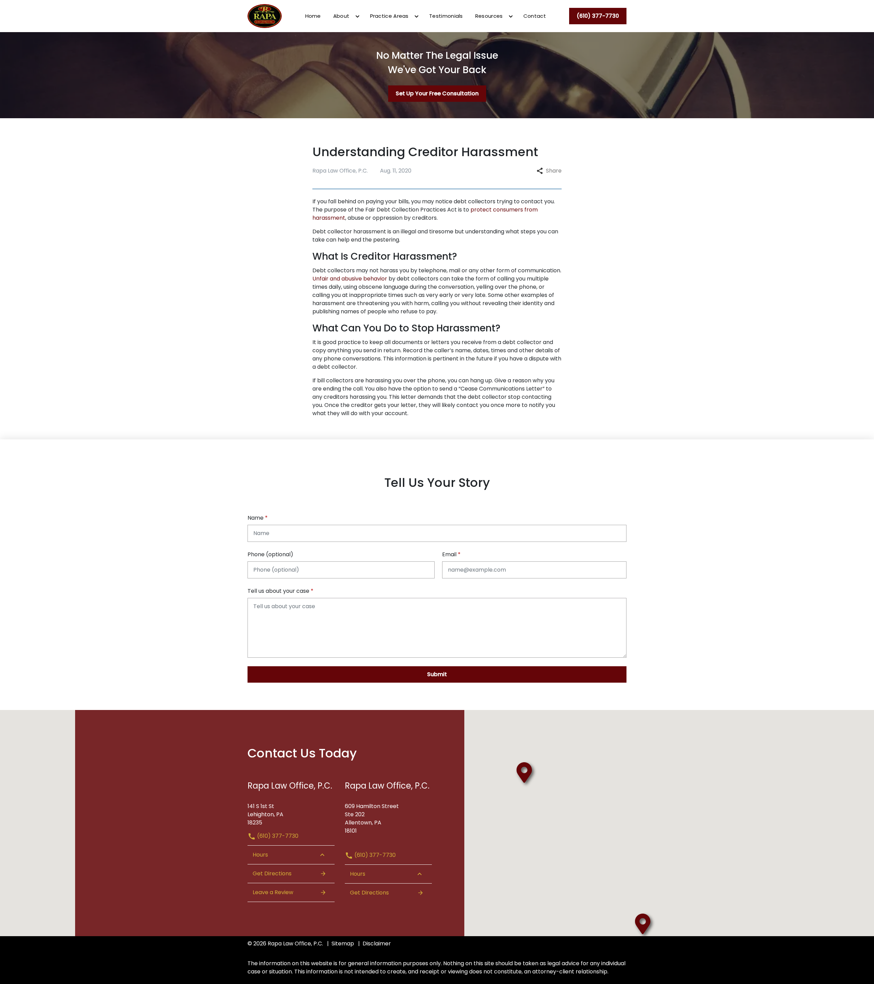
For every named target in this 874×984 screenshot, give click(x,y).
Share (554, 171)
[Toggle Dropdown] (357, 16)
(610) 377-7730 (277, 836)
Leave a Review (273, 892)
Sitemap (343, 943)
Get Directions (272, 873)
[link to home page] (265, 15)
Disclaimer (377, 943)
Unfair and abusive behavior (349, 279)
